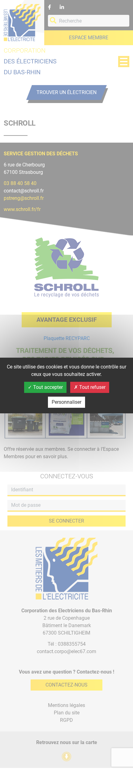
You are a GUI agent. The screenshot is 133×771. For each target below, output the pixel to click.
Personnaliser (66, 402)
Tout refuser (91, 387)
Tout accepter (47, 387)
